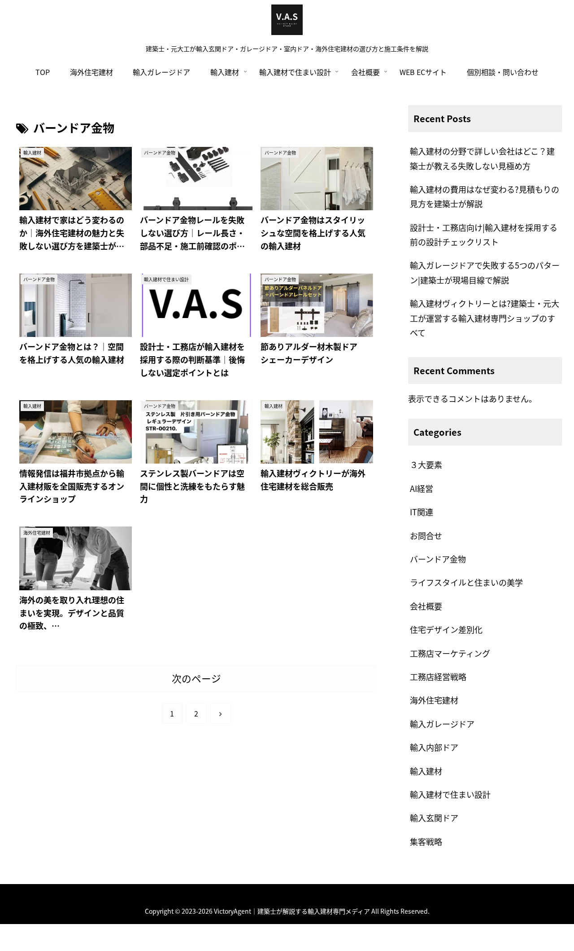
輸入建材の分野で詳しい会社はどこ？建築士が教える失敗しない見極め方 (482, 158)
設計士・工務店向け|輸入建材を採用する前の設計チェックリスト (483, 234)
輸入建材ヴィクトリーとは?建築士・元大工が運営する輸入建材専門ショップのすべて (484, 317)
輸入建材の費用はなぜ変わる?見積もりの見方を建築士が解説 (484, 196)
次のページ (196, 678)
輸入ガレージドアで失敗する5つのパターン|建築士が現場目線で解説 (485, 272)
